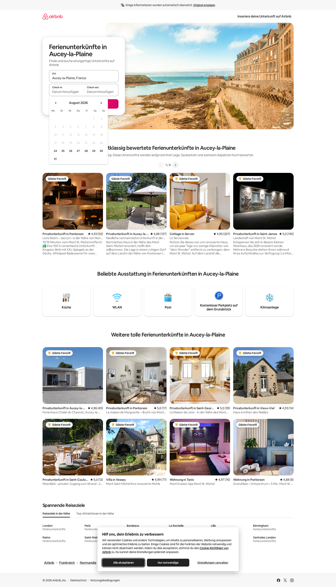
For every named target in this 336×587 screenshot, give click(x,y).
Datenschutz (78, 580)
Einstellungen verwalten (213, 562)
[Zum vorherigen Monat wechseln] (56, 103)
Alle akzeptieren (123, 562)
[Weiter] (175, 165)
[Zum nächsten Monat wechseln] (101, 103)
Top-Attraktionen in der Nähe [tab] (95, 513)
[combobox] (83, 78)
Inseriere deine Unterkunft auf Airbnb (264, 16)
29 (93, 151)
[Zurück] (161, 165)
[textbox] (66, 91)
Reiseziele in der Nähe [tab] (56, 513)
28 (86, 151)
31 (55, 159)
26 (70, 151)
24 (55, 151)
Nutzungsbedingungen (105, 580)
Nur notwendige (168, 562)
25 (63, 151)
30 (101, 151)
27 (78, 151)
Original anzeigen (204, 5)
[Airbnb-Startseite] (53, 16)
